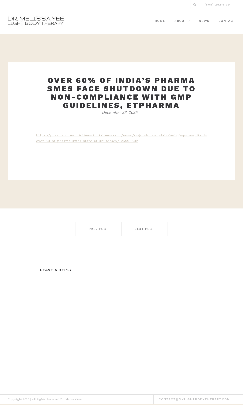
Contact (227, 21)
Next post (144, 229)
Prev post (98, 229)
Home (160, 21)
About (180, 21)
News (204, 21)
